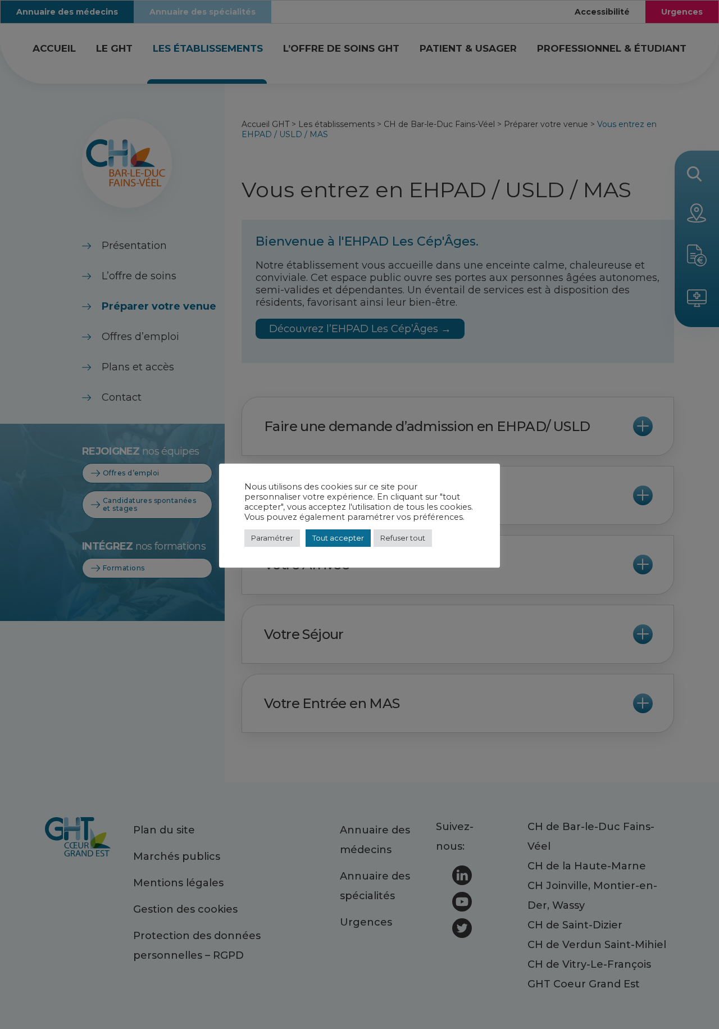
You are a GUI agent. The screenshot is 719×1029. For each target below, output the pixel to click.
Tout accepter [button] (338, 537)
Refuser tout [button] (402, 537)
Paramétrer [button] (272, 537)
